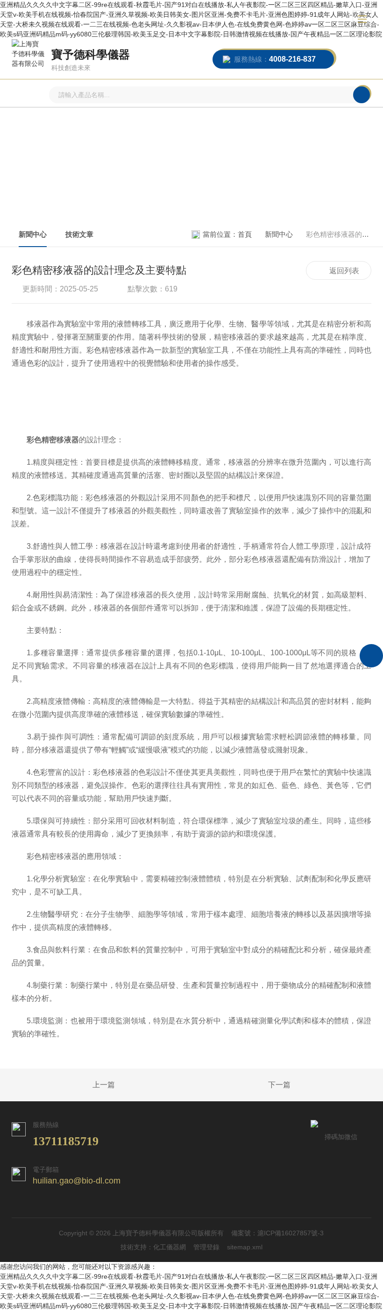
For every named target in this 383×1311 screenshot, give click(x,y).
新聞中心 (33, 234)
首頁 (245, 234)
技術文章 (79, 234)
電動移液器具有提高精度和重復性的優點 (300, 1085)
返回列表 (344, 271)
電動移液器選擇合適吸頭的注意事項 (82, 1085)
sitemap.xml (244, 1247)
